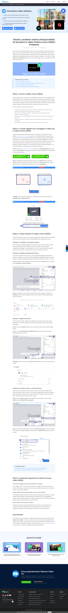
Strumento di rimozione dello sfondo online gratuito (37, 600)
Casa (3, 4)
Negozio (47, 1)
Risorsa (59, 1)
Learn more (44, 612)
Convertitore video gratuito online (34, 596)
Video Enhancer (20, 602)
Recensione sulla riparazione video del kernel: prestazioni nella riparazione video (12, 555)
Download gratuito (8, 28)
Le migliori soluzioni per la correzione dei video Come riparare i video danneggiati (31, 468)
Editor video (20, 604)
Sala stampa (52, 600)
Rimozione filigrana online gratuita (34, 598)
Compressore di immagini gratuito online (35, 602)
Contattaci (52, 596)
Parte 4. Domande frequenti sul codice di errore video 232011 (27, 86)
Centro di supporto (63, 594)
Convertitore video (21, 594)
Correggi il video (11, 4)
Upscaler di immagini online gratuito (35, 604)
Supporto (64, 1)
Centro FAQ (62, 596)
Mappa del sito (52, 602)
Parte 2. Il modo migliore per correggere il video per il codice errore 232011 (30, 83)
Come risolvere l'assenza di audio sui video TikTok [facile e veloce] (34, 555)
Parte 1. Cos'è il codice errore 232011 (23, 81)
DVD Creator (20, 600)
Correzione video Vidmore (19, 11)
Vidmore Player (20, 598)
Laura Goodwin (26, 47)
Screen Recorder (21, 596)
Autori (51, 598)
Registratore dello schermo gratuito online (36, 594)
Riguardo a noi (52, 594)
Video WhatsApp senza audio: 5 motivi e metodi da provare (56, 555)
